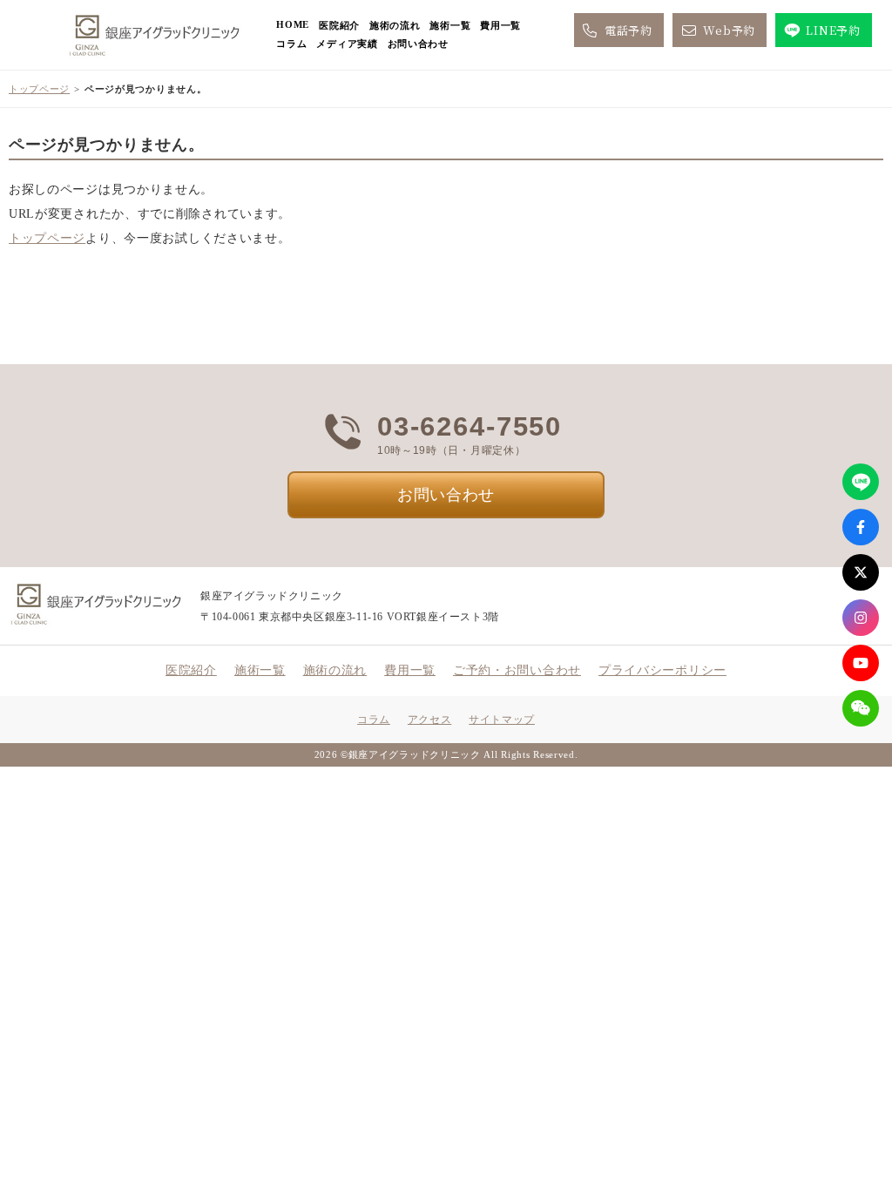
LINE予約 (833, 30)
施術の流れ (395, 25)
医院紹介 (339, 25)
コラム (291, 43)
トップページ (39, 89)
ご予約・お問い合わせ (517, 670)
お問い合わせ (418, 43)
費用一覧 (500, 25)
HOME (292, 24)
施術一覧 (449, 25)
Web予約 (729, 30)
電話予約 (628, 30)
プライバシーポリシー (662, 670)
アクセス (429, 719)
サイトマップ (502, 719)
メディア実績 (346, 43)
